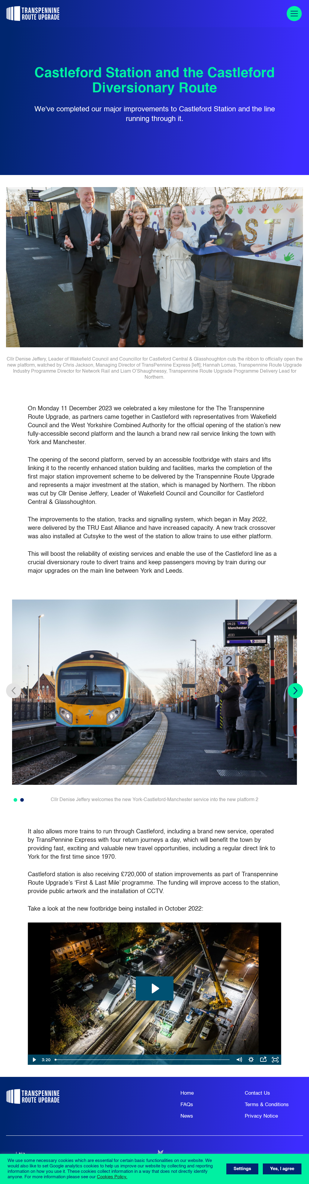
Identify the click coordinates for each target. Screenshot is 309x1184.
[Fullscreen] (275, 1060)
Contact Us (257, 1093)
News (186, 1116)
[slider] (143, 1060)
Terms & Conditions (267, 1104)
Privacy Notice (261, 1116)
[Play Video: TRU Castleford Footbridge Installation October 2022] (155, 988)
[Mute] (239, 1060)
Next (295, 690)
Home (187, 1093)
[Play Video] (34, 1060)
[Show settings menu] (251, 1060)
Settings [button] (242, 1168)
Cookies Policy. (112, 1177)
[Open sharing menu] (263, 1060)
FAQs (186, 1104)
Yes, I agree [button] (282, 1168)
